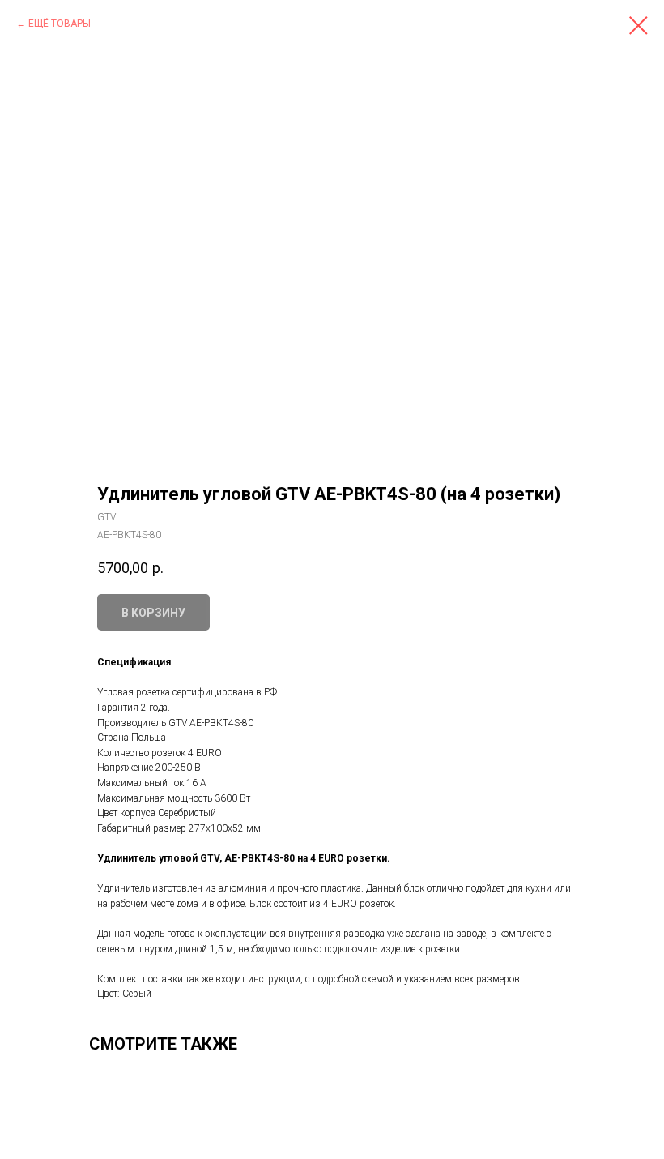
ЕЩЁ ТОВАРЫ (59, 23)
